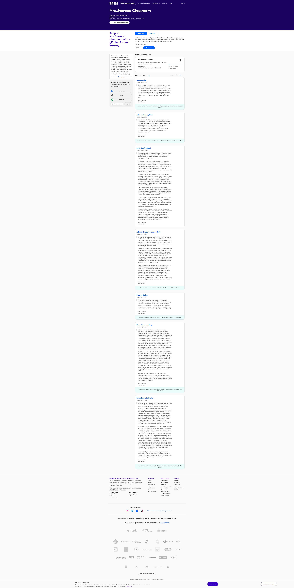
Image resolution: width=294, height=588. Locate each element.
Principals (140, 518)
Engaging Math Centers (145, 398)
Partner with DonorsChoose (147, 573)
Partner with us (156, 3)
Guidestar (123, 489)
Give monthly (164, 489)
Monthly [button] (141, 33)
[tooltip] (143, 18)
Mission (150, 480)
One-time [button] (152, 33)
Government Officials (169, 518)
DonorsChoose (113, 3)
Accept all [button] (213, 584)
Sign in (183, 3)
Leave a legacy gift (166, 493)
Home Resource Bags (145, 325)
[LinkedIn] (132, 511)
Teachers (132, 518)
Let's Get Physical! (144, 148)
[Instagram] (127, 511)
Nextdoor (121, 99)
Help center (177, 480)
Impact (150, 482)
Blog (179, 484)
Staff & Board (151, 488)
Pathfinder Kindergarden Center (118, 15)
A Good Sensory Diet (145, 115)
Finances (150, 486)
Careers (150, 489)
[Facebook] (137, 511)
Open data (176, 486)
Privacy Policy (129, 586)
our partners (165, 523)
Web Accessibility (152, 491)
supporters (113, 494)
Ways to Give (165, 478)
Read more (121, 77)
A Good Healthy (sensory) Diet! (148, 232)
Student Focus (151, 484)
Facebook (121, 91)
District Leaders (151, 518)
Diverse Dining (142, 295)
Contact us (176, 489)
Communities (177, 482)
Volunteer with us (165, 491)
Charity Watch (136, 488)
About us (164, 3)
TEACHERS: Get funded (144, 3)
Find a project (164, 480)
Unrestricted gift (165, 495)
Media (175, 484)
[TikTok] (142, 511)
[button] (119, 22)
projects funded (133, 494)
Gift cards (163, 484)
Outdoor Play (142, 80)
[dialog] (147, 584)
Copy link (128, 104)
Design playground (178, 488)
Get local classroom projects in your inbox (159, 511)
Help (171, 3)
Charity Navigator (113, 489)
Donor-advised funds (166, 486)
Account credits (165, 482)
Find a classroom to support (128, 3)
